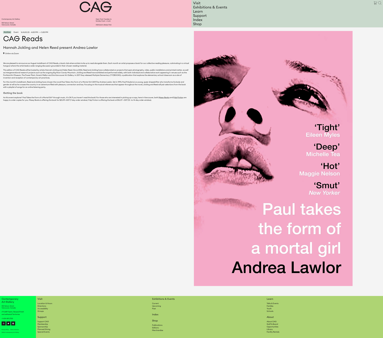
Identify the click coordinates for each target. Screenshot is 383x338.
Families (270, 306)
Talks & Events (272, 303)
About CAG (271, 321)
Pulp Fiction (178, 97)
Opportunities (272, 327)
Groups (41, 311)
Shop (197, 24)
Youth (269, 309)
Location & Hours (45, 303)
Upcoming (156, 306)
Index (197, 20)
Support (200, 16)
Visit (196, 3)
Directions (42, 306)
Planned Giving (44, 329)
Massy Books (164, 97)
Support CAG (43, 321)
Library (270, 329)
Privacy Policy (5, 329)
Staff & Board (272, 324)
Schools (270, 311)
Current (155, 303)
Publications (157, 325)
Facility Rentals (273, 332)
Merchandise (157, 330)
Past (154, 309)
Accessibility (43, 309)
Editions (155, 328)
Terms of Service (14, 329)
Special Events (44, 332)
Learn (198, 11)
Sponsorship (43, 327)
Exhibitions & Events (210, 7)
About (270, 317)
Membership (43, 324)
